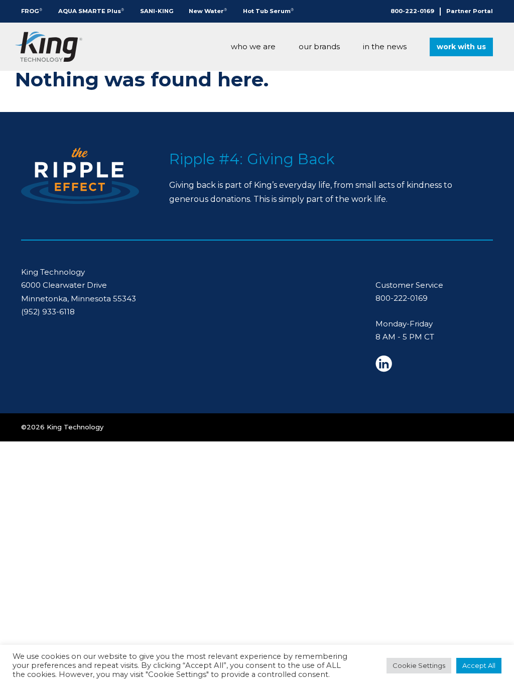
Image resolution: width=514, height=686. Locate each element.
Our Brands (319, 46)
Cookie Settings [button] (419, 665)
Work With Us (461, 46)
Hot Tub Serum (268, 11)
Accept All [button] (478, 665)
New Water (208, 11)
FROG (31, 11)
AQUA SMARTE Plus (91, 11)
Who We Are (253, 46)
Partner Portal (469, 11)
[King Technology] (48, 47)
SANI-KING (157, 11)
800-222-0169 (412, 11)
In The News (385, 46)
